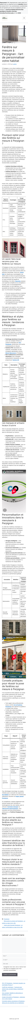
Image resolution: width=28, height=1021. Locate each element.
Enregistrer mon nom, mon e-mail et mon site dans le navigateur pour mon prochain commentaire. (15, 968)
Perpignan (6, 919)
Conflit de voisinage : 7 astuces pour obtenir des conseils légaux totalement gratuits (12, 989)
